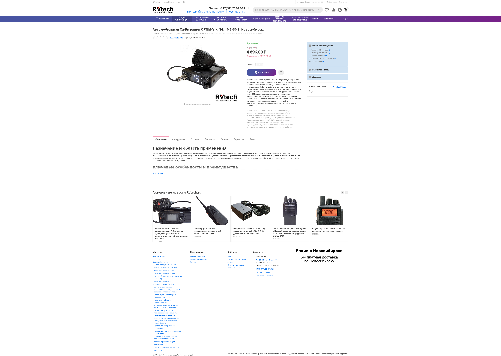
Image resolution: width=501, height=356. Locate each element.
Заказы (230, 262)
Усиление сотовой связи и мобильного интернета (163, 285)
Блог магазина (159, 256)
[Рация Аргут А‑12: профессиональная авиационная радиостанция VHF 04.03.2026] (329, 241)
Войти (230, 256)
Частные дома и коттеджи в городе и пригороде (165, 295)
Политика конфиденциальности (166, 347)
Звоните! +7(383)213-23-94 (227, 8)
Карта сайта (157, 350)
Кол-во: (250, 64)
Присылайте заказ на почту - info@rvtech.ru (216, 11)
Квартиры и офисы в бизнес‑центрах (162, 301)
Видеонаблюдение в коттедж (165, 267)
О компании (158, 344)
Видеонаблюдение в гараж (165, 264)
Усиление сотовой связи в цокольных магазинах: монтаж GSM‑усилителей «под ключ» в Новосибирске (166, 319)
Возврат (193, 262)
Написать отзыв (176, 37)
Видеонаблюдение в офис (164, 270)
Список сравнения (235, 268)
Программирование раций (164, 341)
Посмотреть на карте (264, 275)
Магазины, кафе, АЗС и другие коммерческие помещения (166, 306)
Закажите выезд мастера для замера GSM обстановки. (165, 337)
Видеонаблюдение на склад (165, 281)
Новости (156, 259)
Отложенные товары (236, 265)
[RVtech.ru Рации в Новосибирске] (163, 10)
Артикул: (188, 38)
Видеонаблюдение (160, 262)
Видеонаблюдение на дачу (165, 273)
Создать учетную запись (237, 259)
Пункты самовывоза (198, 259)
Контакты (343, 2)
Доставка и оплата (197, 256)
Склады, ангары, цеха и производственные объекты (165, 311)
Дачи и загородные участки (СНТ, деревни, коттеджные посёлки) (167, 290)
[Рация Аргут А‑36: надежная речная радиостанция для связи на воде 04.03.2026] (290, 241)
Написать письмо (263, 272)
